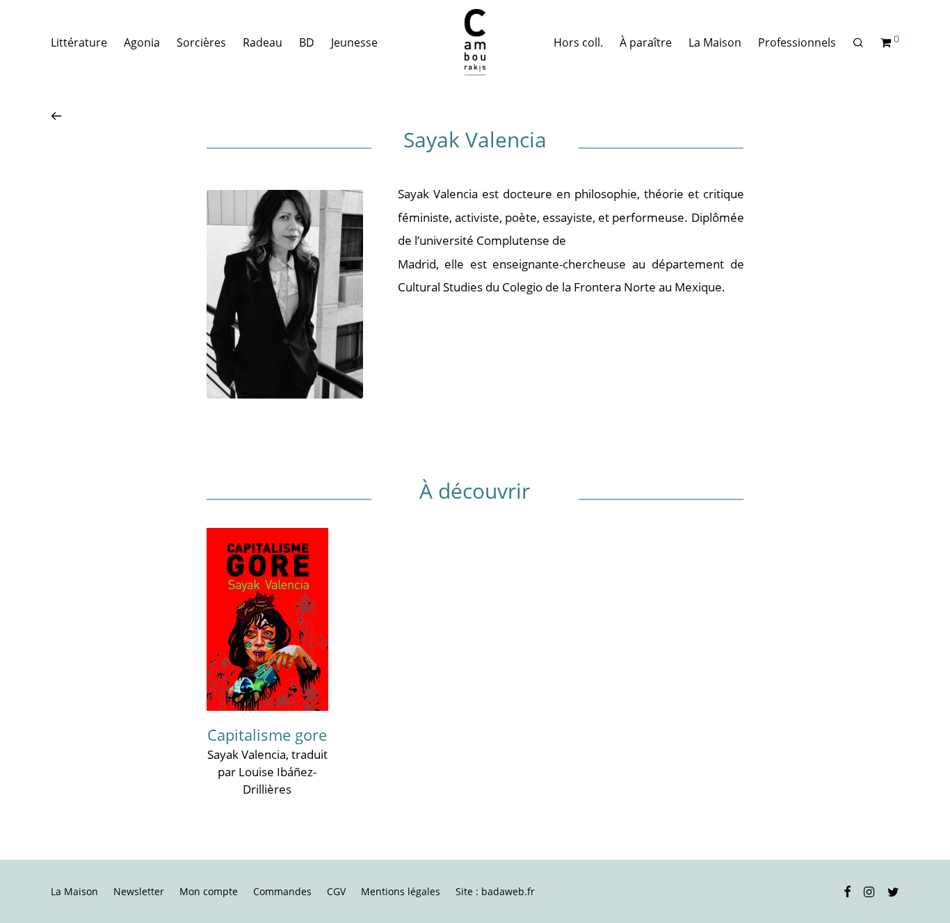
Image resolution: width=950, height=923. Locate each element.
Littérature (79, 42)
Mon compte (208, 891)
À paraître (646, 42)
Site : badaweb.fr (495, 891)
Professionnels (797, 42)
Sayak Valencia (246, 754)
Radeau (262, 42)
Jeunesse (354, 42)
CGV (336, 891)
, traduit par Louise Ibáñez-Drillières (273, 771)
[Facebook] (847, 890)
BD (306, 42)
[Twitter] (893, 890)
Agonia (142, 42)
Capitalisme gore (267, 734)
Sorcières (201, 42)
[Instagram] (869, 890)
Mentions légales (400, 891)
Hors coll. (578, 42)
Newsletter (138, 891)
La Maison (715, 42)
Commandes (282, 891)
